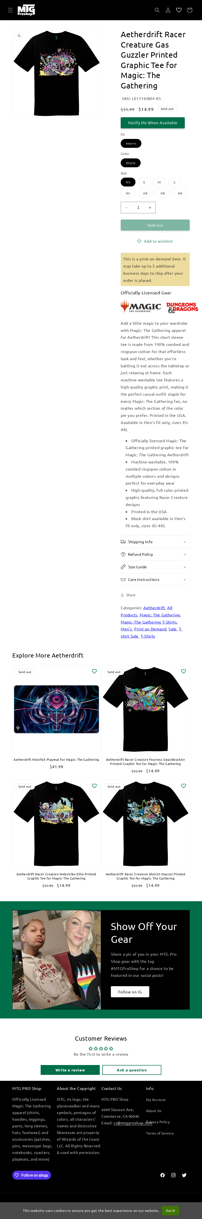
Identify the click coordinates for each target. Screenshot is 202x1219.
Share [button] (131, 595)
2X (148, 194)
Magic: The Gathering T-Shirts (149, 621)
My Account (156, 1099)
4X (183, 194)
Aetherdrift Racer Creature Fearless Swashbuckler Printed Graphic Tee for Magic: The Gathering (145, 762)
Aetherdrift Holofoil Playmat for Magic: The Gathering (56, 760)
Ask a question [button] (132, 1069)
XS (130, 183)
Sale (172, 628)
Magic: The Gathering (160, 614)
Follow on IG (130, 991)
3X (165, 194)
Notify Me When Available (152, 122)
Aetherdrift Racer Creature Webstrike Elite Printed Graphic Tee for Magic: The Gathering (56, 876)
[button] (10, 10)
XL (130, 194)
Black (133, 163)
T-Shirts (148, 635)
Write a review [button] (70, 1069)
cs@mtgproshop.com (133, 1122)
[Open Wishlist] (178, 10)
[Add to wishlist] (94, 671)
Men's (133, 144)
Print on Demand (150, 628)
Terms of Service (160, 1133)
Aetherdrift (154, 607)
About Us (154, 1110)
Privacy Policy (158, 1121)
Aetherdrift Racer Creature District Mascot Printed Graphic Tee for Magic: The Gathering (145, 876)
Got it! (170, 1211)
